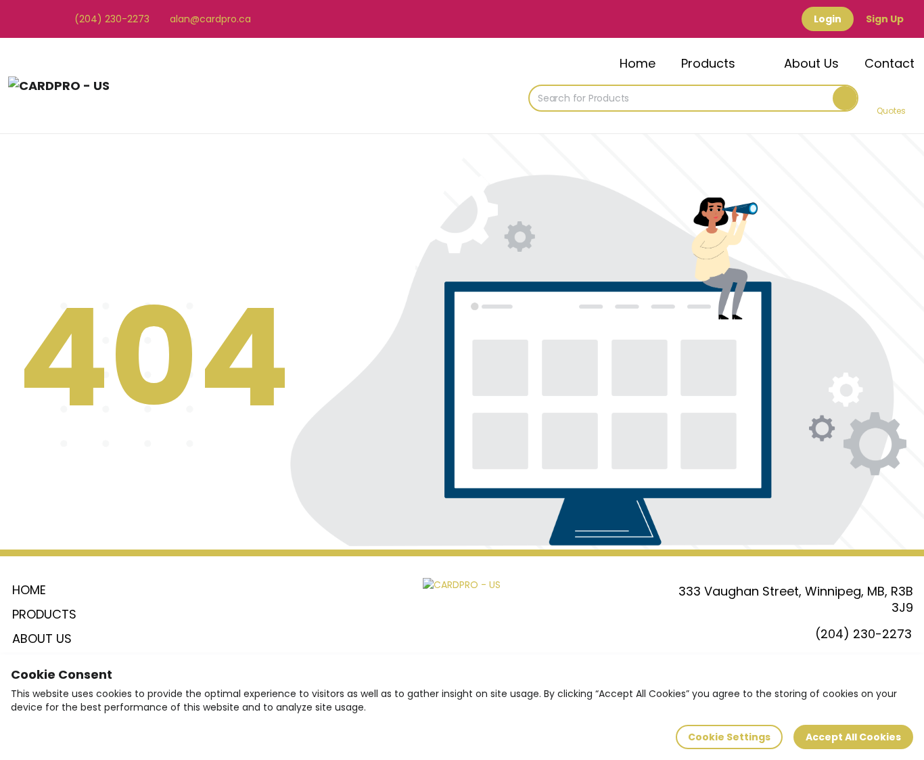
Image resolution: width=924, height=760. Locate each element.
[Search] (845, 98)
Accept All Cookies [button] (853, 737)
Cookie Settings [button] (729, 737)
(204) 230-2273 (110, 19)
